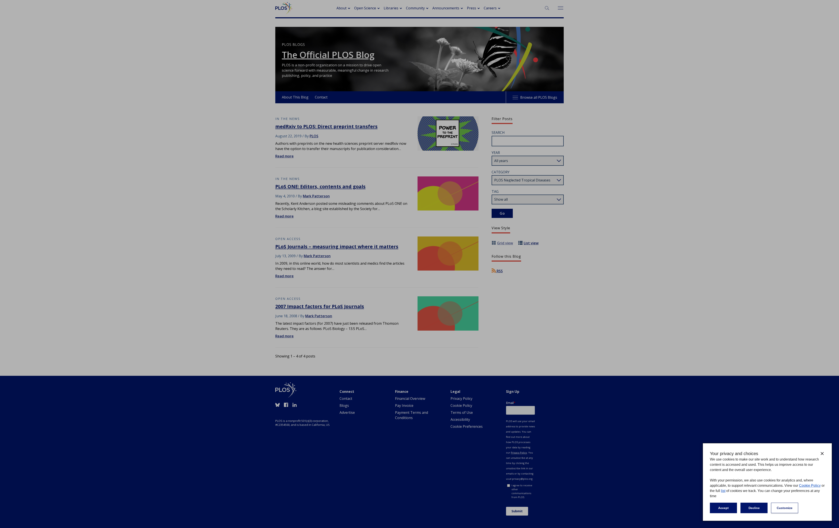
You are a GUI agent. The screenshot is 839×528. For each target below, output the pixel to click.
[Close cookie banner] (822, 453)
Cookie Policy (810, 485)
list (723, 491)
